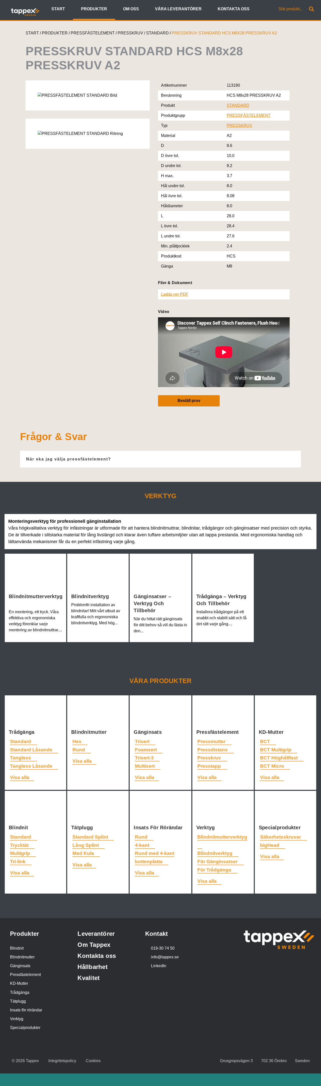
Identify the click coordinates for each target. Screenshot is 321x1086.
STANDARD (158, 33)
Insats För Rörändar (159, 827)
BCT (265, 741)
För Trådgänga (214, 869)
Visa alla (19, 777)
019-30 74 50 (163, 948)
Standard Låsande (32, 749)
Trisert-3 (145, 757)
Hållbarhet (92, 966)
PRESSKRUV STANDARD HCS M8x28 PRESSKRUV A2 (224, 33)
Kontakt (156, 933)
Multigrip (20, 853)
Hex (77, 741)
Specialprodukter (280, 827)
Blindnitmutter (89, 732)
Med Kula (83, 853)
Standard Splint (90, 837)
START (32, 33)
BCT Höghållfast (279, 757)
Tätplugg (82, 827)
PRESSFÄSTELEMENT (93, 33)
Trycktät (20, 845)
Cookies (93, 1061)
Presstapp (209, 766)
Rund (79, 749)
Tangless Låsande (32, 766)
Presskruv (209, 757)
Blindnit (19, 827)
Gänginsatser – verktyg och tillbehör (152, 603)
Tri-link (18, 861)
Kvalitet (88, 977)
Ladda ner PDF (174, 294)
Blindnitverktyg (90, 596)
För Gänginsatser (218, 861)
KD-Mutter (272, 732)
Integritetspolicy (62, 1061)
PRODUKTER (55, 33)
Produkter (24, 933)
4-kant (142, 845)
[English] (260, 9)
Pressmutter (212, 741)
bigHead (270, 845)
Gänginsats (148, 732)
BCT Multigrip (276, 749)
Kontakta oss (96, 955)
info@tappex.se (165, 957)
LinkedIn (158, 966)
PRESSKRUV (131, 33)
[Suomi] (266, 9)
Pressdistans (213, 749)
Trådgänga (22, 732)
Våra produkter (160, 680)
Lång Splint (86, 845)
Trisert (143, 741)
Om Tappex (93, 944)
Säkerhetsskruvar (281, 837)
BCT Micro (272, 766)
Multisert (145, 766)
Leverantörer (96, 933)
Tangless (21, 757)
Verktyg (206, 827)
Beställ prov (189, 400)
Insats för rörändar (26, 1010)
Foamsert (146, 749)
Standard (21, 741)
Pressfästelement (218, 732)
